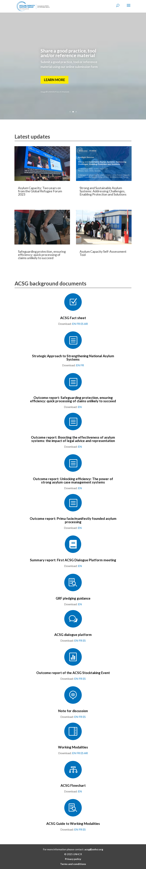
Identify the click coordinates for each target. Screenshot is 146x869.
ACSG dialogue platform (73, 635)
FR (78, 323)
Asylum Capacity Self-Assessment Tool (103, 253)
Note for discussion (73, 711)
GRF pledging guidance (73, 598)
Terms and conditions (73, 863)
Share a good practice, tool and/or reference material (68, 53)
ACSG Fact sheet (73, 318)
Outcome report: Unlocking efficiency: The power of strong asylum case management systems (73, 480)
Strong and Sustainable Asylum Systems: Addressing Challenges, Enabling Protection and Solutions (103, 191)
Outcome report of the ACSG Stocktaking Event (73, 673)
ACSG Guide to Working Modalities (73, 823)
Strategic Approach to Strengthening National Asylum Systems (73, 357)
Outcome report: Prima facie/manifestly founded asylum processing (73, 520)
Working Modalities (73, 747)
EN (74, 323)
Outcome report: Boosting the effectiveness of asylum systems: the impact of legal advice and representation (73, 439)
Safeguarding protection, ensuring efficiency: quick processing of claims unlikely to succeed (42, 254)
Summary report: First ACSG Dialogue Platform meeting (73, 560)
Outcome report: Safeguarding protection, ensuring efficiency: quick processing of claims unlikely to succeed (73, 399)
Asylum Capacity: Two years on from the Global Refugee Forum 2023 (40, 191)
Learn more (54, 80)
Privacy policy (73, 858)
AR (86, 323)
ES (82, 323)
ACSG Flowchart (73, 785)
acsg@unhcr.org (93, 849)
